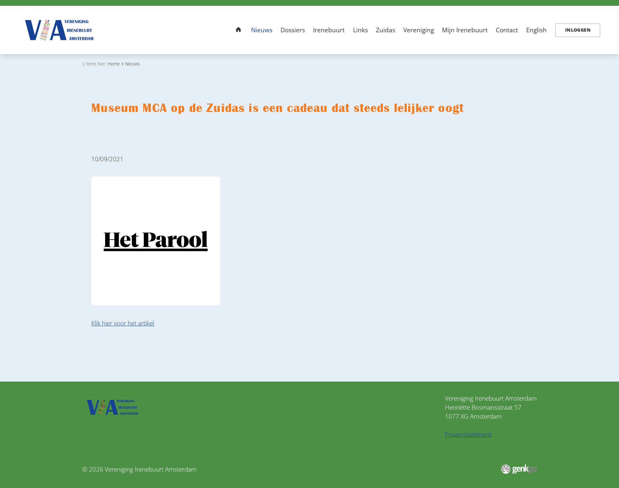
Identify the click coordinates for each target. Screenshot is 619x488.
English (536, 30)
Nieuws (261, 30)
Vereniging (418, 30)
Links (360, 30)
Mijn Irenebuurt (465, 30)
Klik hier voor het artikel (122, 323)
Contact (507, 30)
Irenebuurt (329, 30)
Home (238, 30)
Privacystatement (468, 434)
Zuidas (385, 30)
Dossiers (292, 30)
